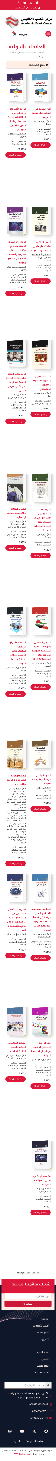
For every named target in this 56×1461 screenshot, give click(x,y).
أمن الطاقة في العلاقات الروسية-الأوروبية (41, 112)
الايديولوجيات (12, 277)
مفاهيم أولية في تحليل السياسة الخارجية (42, 1180)
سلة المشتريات (41, 1372)
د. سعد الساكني (13, 1058)
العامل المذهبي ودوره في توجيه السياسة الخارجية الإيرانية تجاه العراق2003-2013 (41, 650)
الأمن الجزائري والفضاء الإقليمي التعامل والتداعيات (41, 246)
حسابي (45, 1359)
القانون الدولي (13, 534)
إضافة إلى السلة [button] (40, 145)
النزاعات (15, 852)
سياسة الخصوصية (35, 1441)
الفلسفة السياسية (18, 282)
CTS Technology (22, 1454)
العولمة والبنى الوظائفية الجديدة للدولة (41, 779)
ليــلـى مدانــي (11, 829)
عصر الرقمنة (13, 683)
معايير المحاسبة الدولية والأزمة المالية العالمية (17, 1047)
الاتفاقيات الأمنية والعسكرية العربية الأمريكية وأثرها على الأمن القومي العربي (16, 382)
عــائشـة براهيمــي (18, 820)
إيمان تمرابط (11, 934)
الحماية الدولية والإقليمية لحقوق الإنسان (16, 513)
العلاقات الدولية (44, 134)
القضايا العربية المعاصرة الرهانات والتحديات (16, 779)
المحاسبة (15, 1068)
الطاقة (40, 131)
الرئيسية (42, 52)
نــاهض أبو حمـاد (18, 837)
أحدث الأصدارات (41, 1325)
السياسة (38, 542)
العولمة (40, 798)
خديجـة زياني (12, 799)
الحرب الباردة (37, 941)
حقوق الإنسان (19, 537)
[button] (48, 34)
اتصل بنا (45, 1339)
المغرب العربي (37, 403)
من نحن (45, 1318)
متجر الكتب (43, 1352)
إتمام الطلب (43, 1365)
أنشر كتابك (43, 1332)
